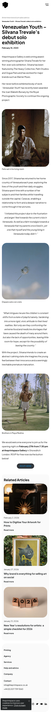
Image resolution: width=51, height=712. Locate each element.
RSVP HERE (25, 466)
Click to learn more (14, 706)
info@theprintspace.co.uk (16, 685)
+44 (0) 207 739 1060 (13, 689)
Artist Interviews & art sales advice (15, 17)
